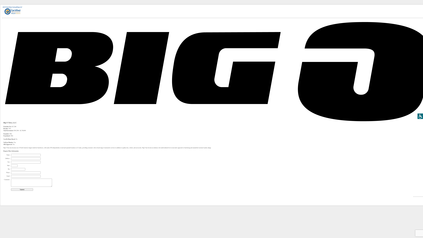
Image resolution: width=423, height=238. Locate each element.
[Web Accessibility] (420, 116)
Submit (22, 189)
